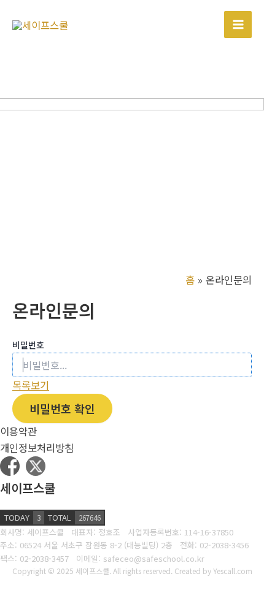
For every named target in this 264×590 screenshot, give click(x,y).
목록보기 (30, 385)
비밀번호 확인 (62, 408)
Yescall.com (232, 570)
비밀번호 (28, 345)
